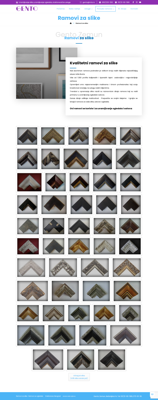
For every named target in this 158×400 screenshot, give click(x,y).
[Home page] (71, 23)
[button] (133, 2)
